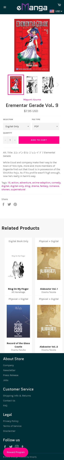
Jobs (5, 380)
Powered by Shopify (28, 457)
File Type (36, 119)
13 (9, 182)
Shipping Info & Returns (17, 395)
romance (54, 186)
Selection (8, 119)
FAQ (5, 405)
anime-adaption (41, 182)
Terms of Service (12, 426)
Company (8, 365)
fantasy (44, 186)
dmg (28, 186)
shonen (6, 189)
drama (35, 186)
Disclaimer (9, 430)
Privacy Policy (10, 421)
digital (6, 186)
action (15, 182)
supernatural (18, 189)
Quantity (7, 133)
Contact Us (9, 400)
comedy (56, 182)
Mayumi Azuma (32, 99)
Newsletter (9, 370)
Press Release (10, 375)
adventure (26, 182)
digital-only (17, 186)
